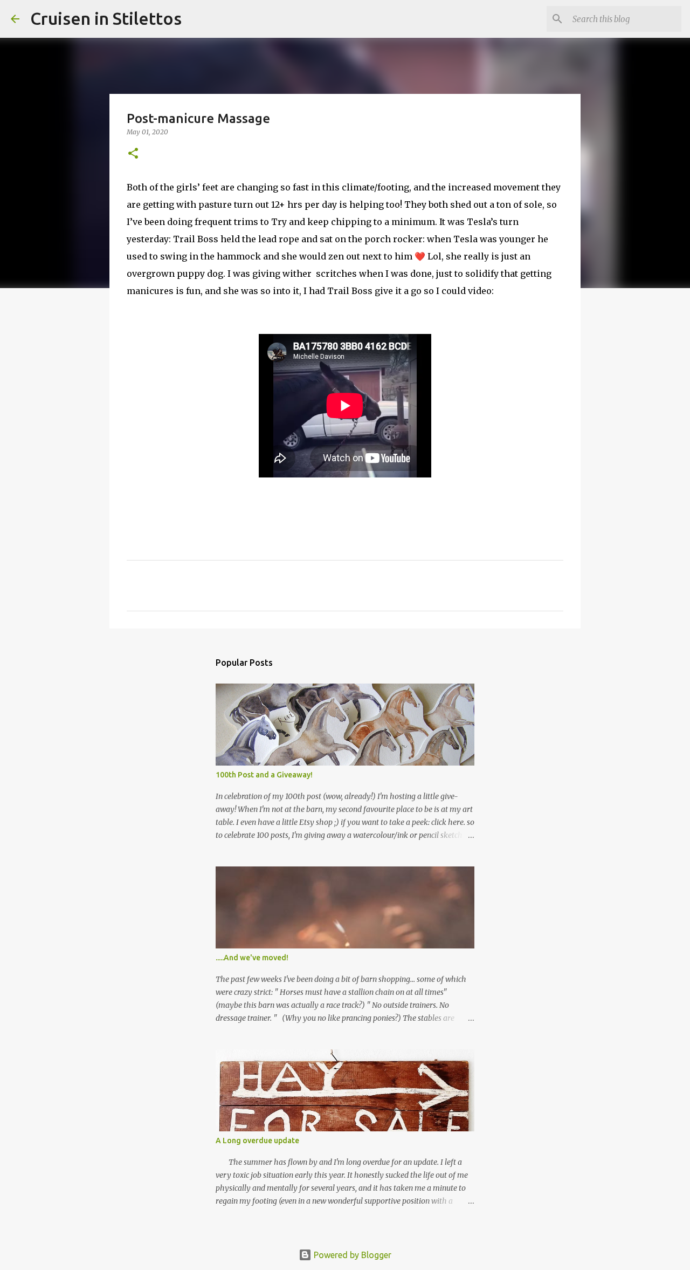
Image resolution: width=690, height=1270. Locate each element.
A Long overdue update (257, 1140)
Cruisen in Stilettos (106, 18)
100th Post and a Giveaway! (264, 774)
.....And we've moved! (252, 957)
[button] (133, 154)
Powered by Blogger (351, 1255)
